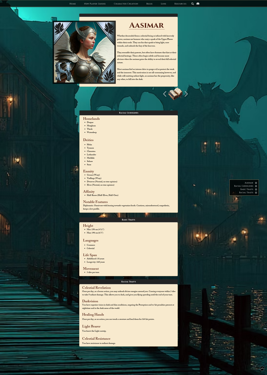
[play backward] (165, 94)
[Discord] (197, 3)
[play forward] (186, 94)
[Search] (192, 3)
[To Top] (262, 368)
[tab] (128, 15)
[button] (95, 4)
